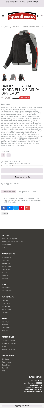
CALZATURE (6, 269)
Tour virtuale (6, 362)
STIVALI (5, 312)
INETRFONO (6, 328)
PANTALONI (6, 263)
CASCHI (5, 278)
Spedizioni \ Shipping (9, 343)
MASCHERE (6, 306)
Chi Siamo (5, 359)
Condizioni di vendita (9, 340)
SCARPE (5, 248)
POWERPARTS (7, 291)
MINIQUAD (6, 322)
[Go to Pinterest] (21, 208)
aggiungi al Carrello (22, 406)
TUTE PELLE (6, 257)
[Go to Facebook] (4, 208)
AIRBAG (4, 272)
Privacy (4, 346)
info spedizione (24, 192)
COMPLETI (6, 303)
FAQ (3, 371)
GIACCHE (5, 260)
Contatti (5, 368)
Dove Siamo (6, 365)
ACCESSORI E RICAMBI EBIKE (12, 242)
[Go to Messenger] (10, 208)
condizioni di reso (9, 192)
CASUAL (5, 331)
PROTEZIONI (6, 245)
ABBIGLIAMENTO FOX (9, 239)
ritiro (34, 192)
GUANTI (5, 275)
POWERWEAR (7, 288)
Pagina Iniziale (5, 27)
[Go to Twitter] (16, 208)
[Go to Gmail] (27, 208)
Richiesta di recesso (9, 349)
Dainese (5, 213)
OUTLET (5, 325)
